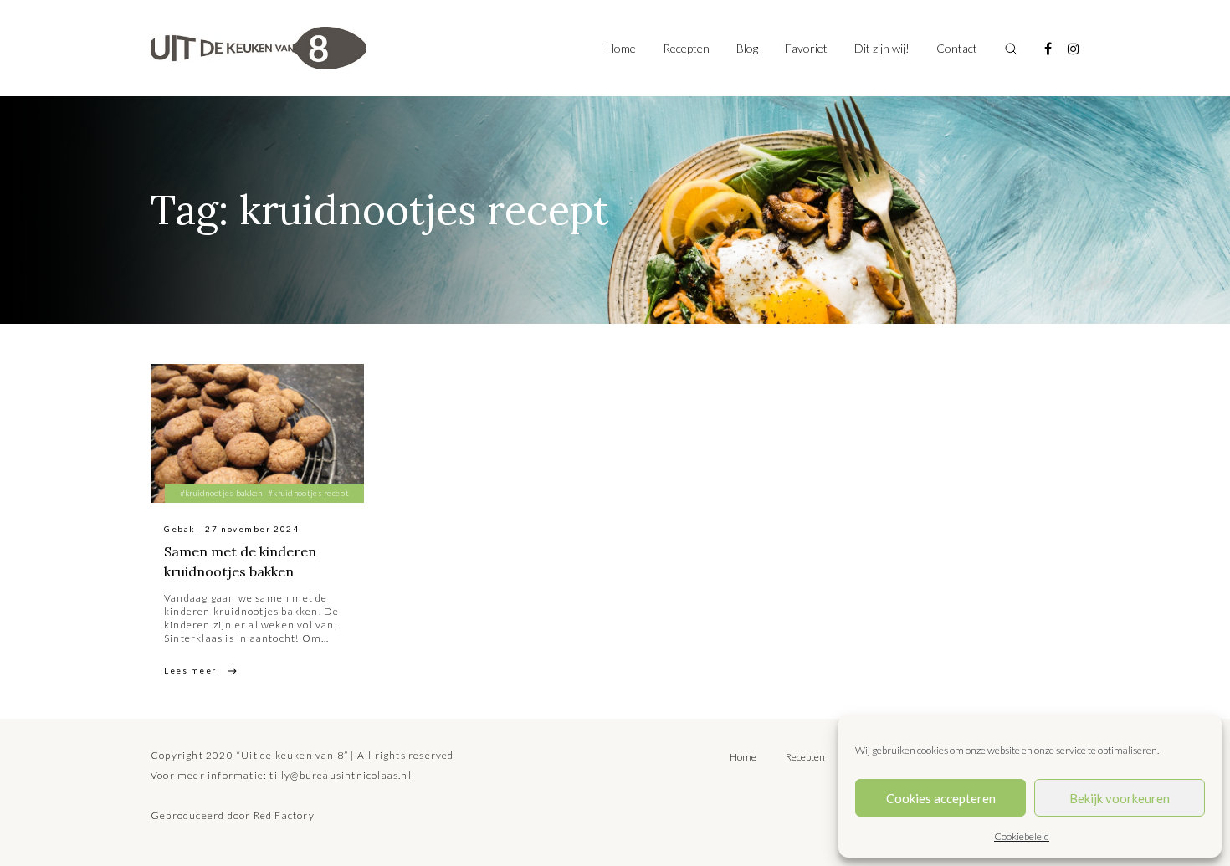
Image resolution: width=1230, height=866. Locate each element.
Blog (747, 48)
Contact (956, 48)
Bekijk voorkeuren (1119, 798)
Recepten (686, 48)
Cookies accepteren (941, 798)
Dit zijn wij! (882, 48)
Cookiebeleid (1021, 836)
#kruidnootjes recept (308, 493)
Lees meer (190, 670)
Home (621, 48)
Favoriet (806, 48)
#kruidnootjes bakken (221, 493)
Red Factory (284, 815)
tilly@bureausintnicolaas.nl (340, 775)
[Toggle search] (1010, 48)
